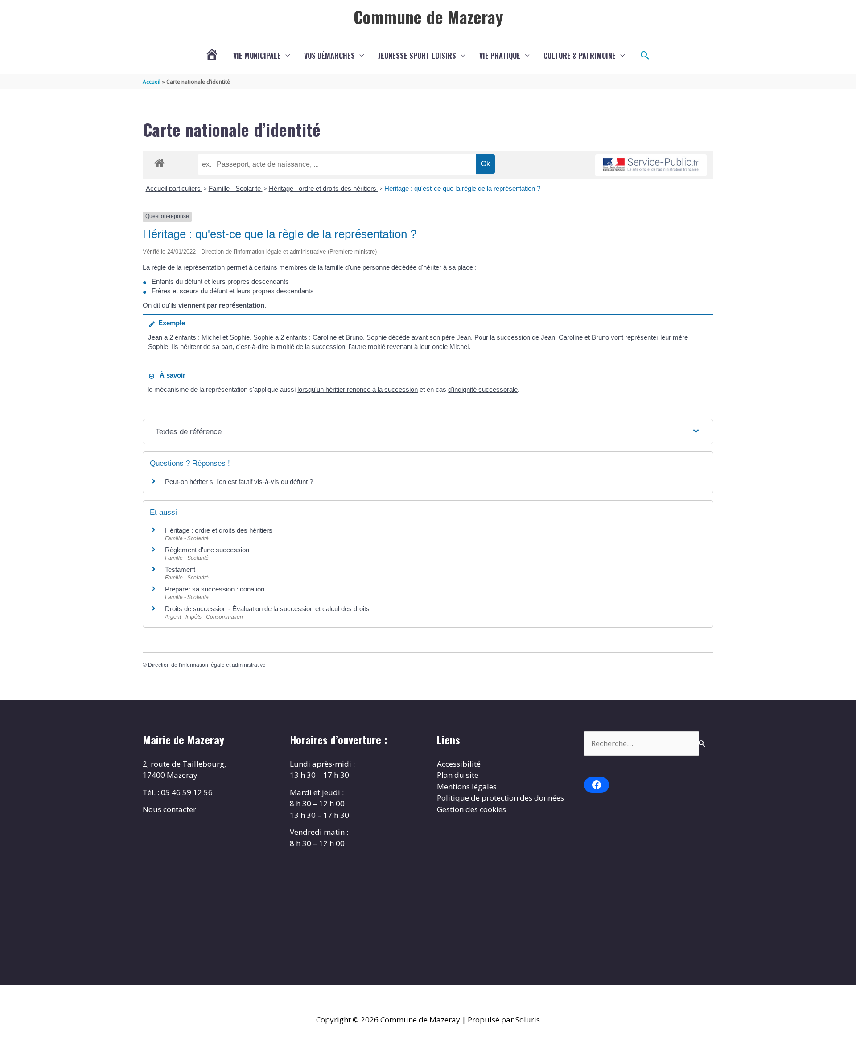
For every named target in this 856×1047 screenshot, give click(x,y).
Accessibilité (459, 764)
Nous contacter (169, 809)
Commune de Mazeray (428, 16)
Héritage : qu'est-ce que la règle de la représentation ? (462, 188)
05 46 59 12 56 (187, 792)
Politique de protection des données (500, 797)
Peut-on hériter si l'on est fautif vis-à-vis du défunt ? (239, 481)
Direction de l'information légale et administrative (207, 665)
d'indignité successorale (483, 389)
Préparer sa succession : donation (214, 589)
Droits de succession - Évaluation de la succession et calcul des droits (267, 608)
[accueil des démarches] (159, 161)
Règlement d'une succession (207, 550)
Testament (180, 569)
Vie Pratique (499, 55)
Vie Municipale (257, 55)
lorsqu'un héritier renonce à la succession (357, 389)
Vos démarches (329, 55)
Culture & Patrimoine (579, 55)
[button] (645, 56)
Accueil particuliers (174, 188)
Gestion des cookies (471, 809)
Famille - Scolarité (236, 188)
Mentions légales (467, 786)
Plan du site (457, 775)
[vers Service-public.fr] (651, 165)
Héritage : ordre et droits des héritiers (323, 188)
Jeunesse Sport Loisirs (417, 55)
